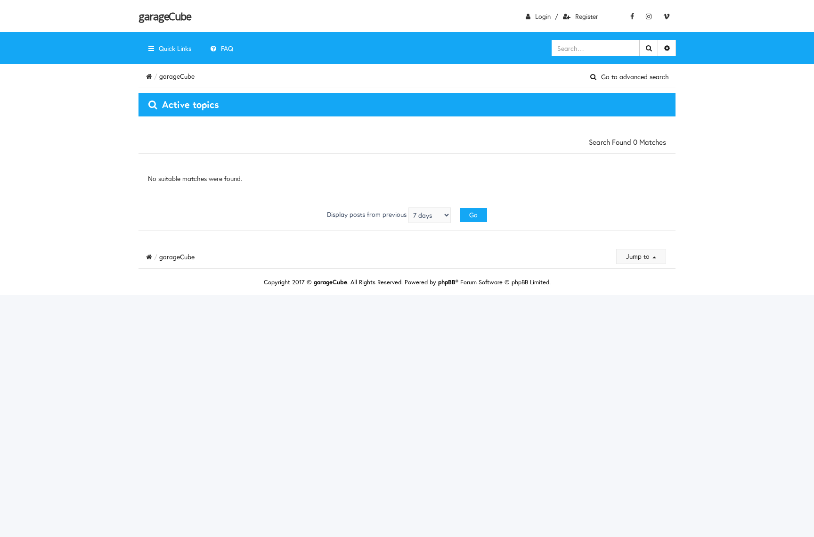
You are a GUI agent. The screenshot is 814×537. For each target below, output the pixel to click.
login (543, 16)
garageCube (164, 16)
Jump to (638, 256)
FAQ (227, 48)
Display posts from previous (367, 214)
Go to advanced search (635, 77)
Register (586, 16)
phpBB (447, 282)
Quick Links (175, 48)
